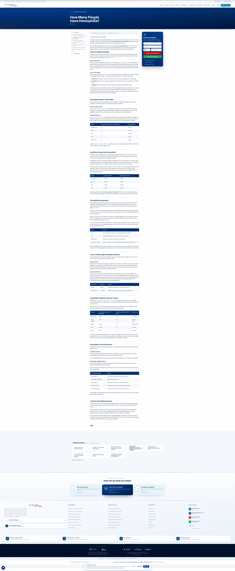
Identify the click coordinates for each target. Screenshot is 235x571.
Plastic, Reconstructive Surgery (76, 511)
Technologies (192, 5)
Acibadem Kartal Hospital (115, 522)
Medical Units (184, 5)
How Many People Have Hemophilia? (78, 38)
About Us (152, 508)
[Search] (218, 5)
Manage (133, 566)
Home (71, 11)
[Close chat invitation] (18, 553)
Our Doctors (152, 511)
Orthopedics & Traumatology (75, 525)
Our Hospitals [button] (112, 504)
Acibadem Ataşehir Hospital (115, 514)
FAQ (74, 50)
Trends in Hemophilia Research (79, 49)
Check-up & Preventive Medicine (76, 508)
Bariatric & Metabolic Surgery (75, 514)
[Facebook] (190, 528)
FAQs (151, 522)
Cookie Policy (127, 562)
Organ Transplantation (74, 522)
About (161, 5)
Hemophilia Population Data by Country (79, 45)
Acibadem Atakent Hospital (115, 516)
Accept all (146, 566)
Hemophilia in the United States (79, 47)
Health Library (199, 5)
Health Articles (206, 5)
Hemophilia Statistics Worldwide (79, 35)
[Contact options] (3, 568)
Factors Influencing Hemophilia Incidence (79, 42)
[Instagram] (193, 528)
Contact (213, 5)
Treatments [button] (71, 504)
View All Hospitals (113, 527)
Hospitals (166, 5)
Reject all (139, 566)
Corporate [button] (152, 504)
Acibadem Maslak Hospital (115, 508)
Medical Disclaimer (134, 562)
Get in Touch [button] (192, 504)
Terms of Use (122, 562)
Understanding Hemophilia (78, 34)
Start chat (11, 562)
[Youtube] (196, 528)
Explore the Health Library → (78, 460)
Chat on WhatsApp (153, 56)
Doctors (172, 5)
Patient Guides (153, 519)
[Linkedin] (200, 528)
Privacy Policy (116, 562)
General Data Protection (148, 562)
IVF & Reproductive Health (75, 519)
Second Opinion (217, 1)
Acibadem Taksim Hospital (115, 525)
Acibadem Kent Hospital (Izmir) (116, 519)
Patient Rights (152, 525)
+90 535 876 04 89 (227, 1)
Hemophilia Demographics (78, 40)
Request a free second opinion (152, 53)
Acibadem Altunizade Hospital (116, 511)
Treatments (177, 5)
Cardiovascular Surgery (74, 516)
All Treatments (73, 527)
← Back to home (76, 53)
